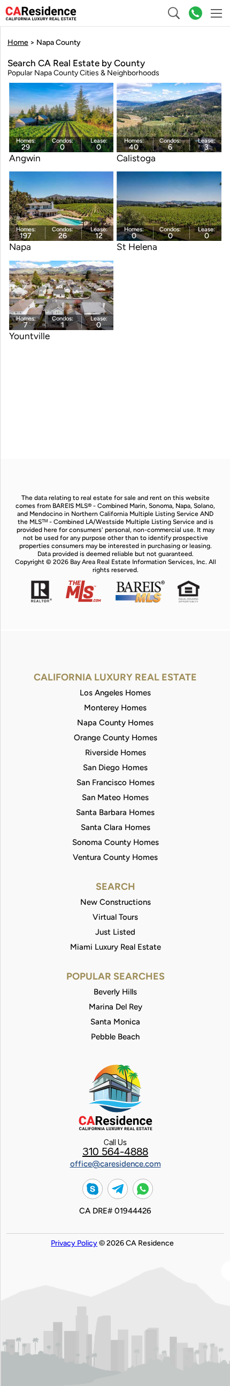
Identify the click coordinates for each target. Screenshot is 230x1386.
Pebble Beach (115, 1037)
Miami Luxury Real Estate (115, 947)
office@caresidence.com (115, 1164)
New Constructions (115, 902)
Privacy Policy (74, 1243)
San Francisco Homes (115, 782)
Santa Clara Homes (115, 827)
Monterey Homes (115, 707)
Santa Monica (115, 1022)
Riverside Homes (115, 752)
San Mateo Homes (115, 797)
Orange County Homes (115, 737)
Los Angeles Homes (115, 693)
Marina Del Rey (115, 1007)
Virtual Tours (115, 917)
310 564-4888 (115, 1152)
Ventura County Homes (115, 857)
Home (17, 42)
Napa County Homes (115, 722)
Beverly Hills (115, 992)
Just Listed (115, 932)
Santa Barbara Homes (115, 812)
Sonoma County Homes (115, 842)
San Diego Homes (115, 767)
